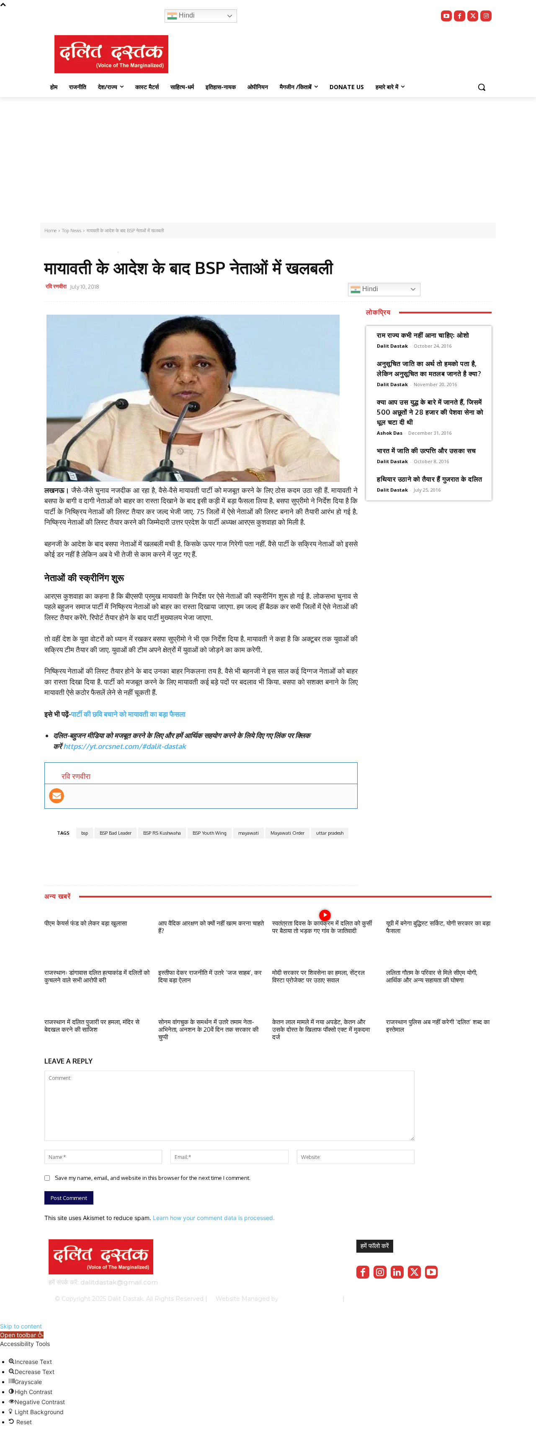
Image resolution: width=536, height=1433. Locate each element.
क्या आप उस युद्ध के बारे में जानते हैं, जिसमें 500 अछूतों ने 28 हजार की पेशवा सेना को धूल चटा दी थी (430, 412)
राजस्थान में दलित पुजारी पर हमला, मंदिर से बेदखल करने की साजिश (91, 1025)
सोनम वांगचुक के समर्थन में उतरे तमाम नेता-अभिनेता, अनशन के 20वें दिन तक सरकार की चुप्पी (208, 1029)
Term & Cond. (425, 1298)
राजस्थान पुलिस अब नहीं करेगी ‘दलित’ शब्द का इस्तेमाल (438, 1025)
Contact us (466, 1298)
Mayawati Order (287, 833)
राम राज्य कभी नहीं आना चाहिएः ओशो (423, 335)
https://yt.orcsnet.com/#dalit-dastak (124, 746)
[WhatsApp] (243, 287)
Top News (59, 250)
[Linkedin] (397, 1272)
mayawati (248, 833)
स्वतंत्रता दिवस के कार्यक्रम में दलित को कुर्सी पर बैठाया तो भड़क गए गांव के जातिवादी (322, 927)
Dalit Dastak (392, 346)
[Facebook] (459, 16)
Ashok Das (389, 433)
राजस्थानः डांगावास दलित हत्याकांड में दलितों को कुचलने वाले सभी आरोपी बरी (96, 976)
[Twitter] (473, 16)
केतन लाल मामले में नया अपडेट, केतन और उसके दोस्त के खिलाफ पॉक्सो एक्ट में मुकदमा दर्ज (321, 1029)
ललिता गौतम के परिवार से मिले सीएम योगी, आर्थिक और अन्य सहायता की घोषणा (431, 976)
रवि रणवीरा (56, 286)
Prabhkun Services (308, 1298)
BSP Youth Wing (210, 833)
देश (81, 250)
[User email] (56, 795)
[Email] (262, 287)
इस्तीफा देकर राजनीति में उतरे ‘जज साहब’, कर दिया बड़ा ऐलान (210, 976)
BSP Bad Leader (115, 833)
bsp (84, 833)
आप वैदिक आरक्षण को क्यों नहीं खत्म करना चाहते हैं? (211, 927)
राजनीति (99, 250)
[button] (482, 87)
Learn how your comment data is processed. (214, 1217)
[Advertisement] (268, 159)
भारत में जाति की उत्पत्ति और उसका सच (426, 450)
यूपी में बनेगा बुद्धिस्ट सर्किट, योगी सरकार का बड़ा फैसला (438, 927)
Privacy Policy (380, 1298)
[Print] (281, 287)
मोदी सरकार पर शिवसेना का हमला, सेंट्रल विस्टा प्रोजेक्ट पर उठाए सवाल (318, 976)
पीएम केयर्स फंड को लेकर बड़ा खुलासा (85, 923)
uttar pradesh (329, 833)
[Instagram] (486, 16)
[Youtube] (446, 16)
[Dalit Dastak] (111, 54)
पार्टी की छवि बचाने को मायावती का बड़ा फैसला (128, 714)
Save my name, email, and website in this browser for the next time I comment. (152, 1177)
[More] (301, 287)
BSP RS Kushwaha (162, 833)
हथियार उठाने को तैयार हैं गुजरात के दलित (429, 479)
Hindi (186, 15)
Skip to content (21, 1326)
